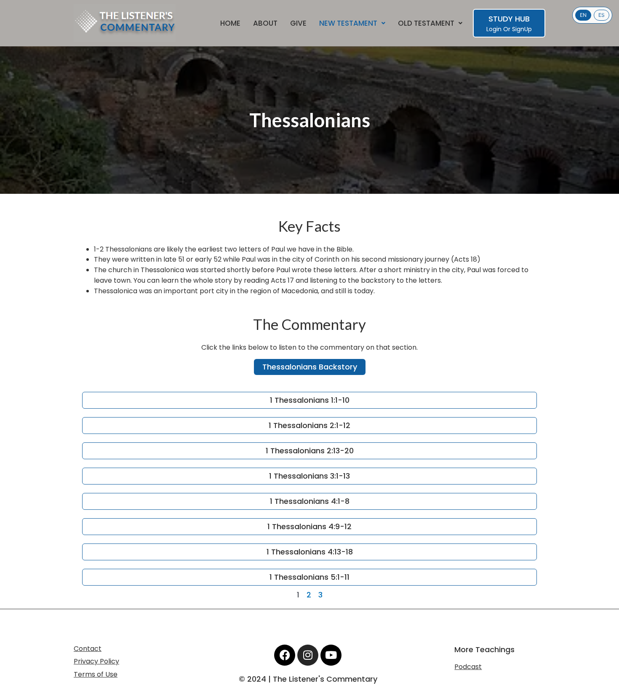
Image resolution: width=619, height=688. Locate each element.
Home (230, 23)
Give (298, 23)
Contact (87, 648)
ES (601, 15)
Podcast (468, 667)
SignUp (522, 29)
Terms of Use (95, 674)
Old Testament (426, 23)
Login (494, 29)
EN (583, 15)
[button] (352, 23)
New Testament (348, 23)
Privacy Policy (96, 661)
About (265, 23)
